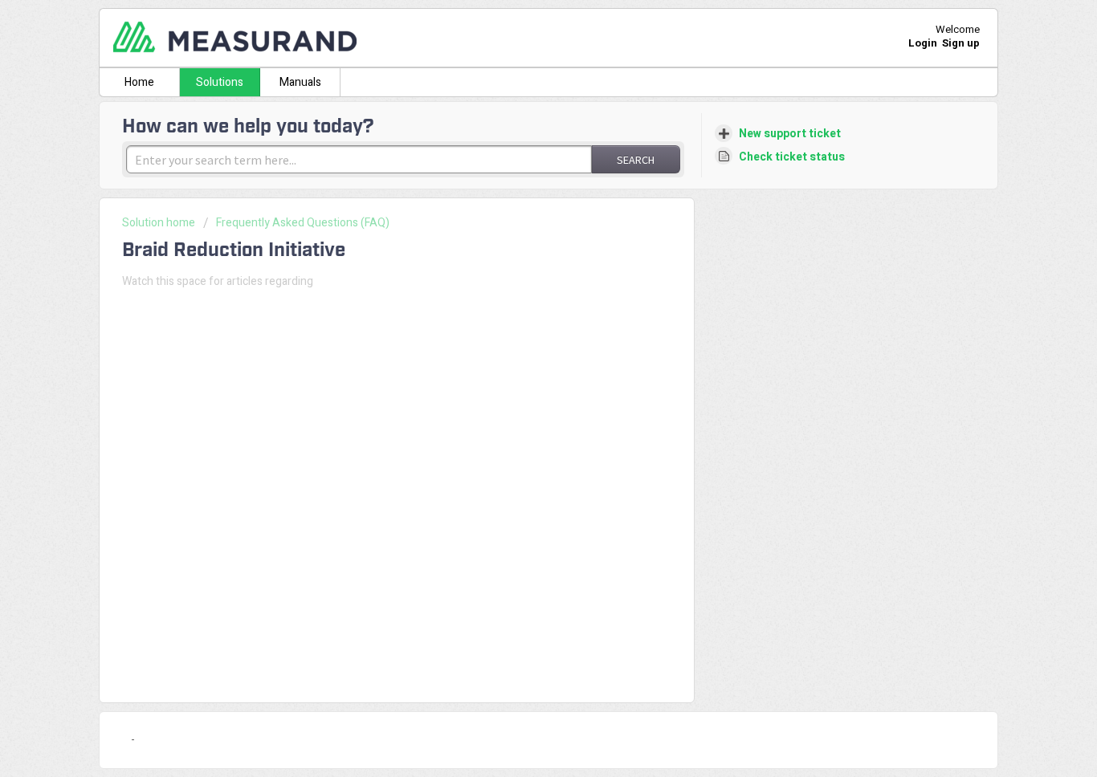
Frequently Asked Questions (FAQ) (302, 222)
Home (139, 82)
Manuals (300, 82)
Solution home (160, 222)
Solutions (219, 82)
